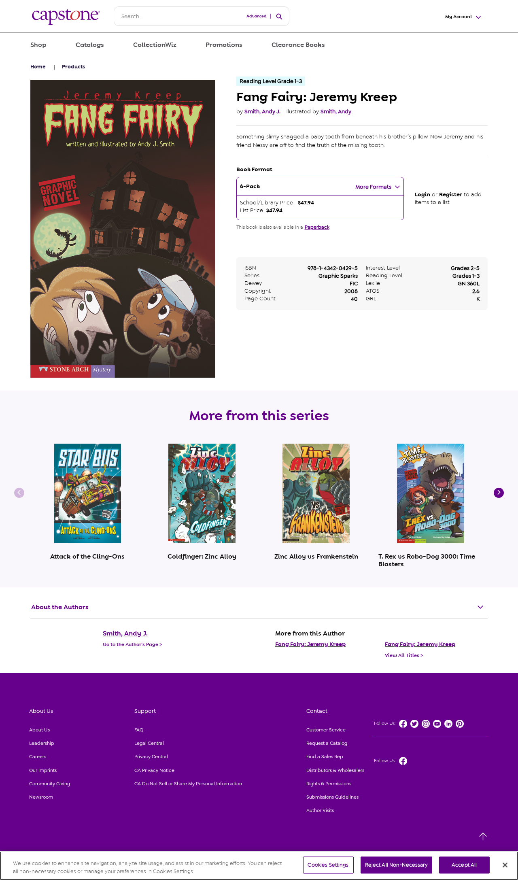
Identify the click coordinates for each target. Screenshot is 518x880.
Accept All (464, 865)
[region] (259, 865)
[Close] (505, 865)
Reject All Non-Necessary (396, 865)
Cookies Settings (328, 865)
